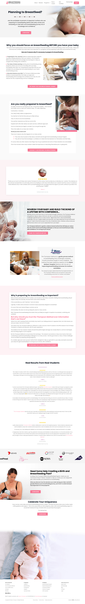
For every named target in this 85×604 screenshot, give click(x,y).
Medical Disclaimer (48, 599)
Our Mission (7, 584)
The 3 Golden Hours (9, 587)
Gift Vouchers (45, 590)
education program (47, 387)
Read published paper (57, 277)
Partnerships (69, 2)
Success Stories (27, 590)
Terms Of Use (41, 599)
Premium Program (46, 589)
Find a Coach (53, 2)
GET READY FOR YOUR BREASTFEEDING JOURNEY (42, 86)
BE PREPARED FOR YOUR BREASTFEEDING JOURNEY (42, 345)
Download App (64, 585)
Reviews (41, 2)
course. (43, 181)
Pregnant (26, 584)
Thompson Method (27, 425)
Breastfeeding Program (47, 584)
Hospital (25, 589)
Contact (63, 589)
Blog (62, 587)
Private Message (38, 596)
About (36, 2)
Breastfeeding (27, 585)
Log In (76, 2)
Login (62, 590)
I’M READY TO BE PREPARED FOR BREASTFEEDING (42, 150)
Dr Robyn (7, 589)
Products (44, 582)
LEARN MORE (25, 32)
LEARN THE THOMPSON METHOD (37, 233)
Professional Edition (46, 587)
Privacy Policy (35, 599)
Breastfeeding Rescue (46, 585)
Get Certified (61, 2)
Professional (26, 587)
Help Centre (63, 584)
